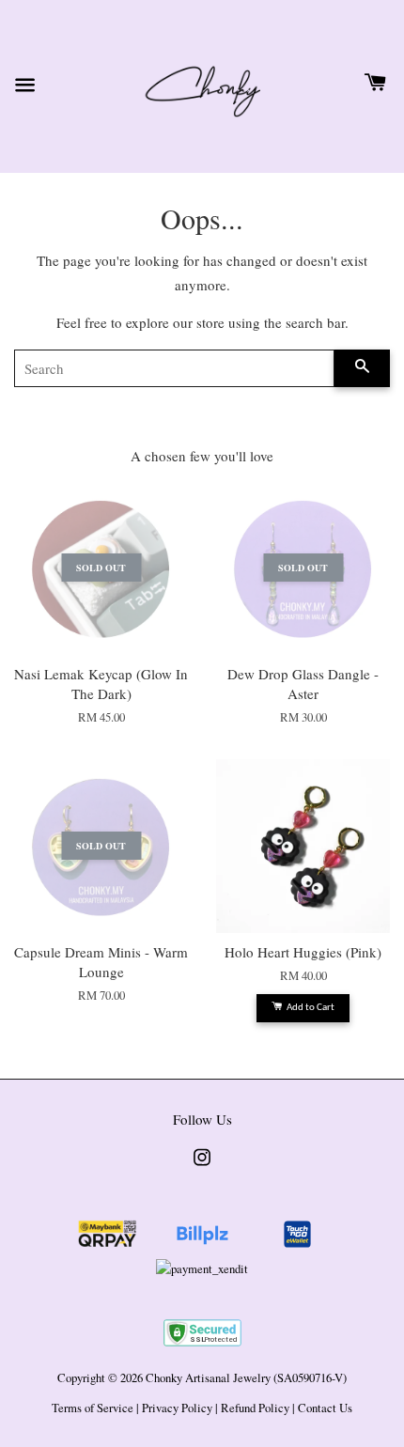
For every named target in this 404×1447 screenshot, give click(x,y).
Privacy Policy (177, 1408)
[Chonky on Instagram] (202, 1167)
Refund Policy (255, 1408)
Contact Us (325, 1408)
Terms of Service (92, 1408)
